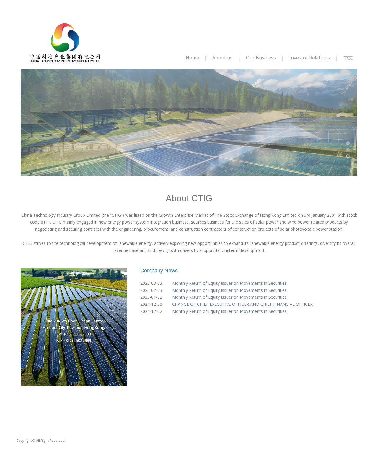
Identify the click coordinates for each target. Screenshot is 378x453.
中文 (348, 57)
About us (222, 57)
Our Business (261, 57)
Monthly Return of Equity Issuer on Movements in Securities (229, 283)
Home (192, 57)
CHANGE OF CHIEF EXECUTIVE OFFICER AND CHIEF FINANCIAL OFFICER (242, 304)
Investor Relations (309, 57)
